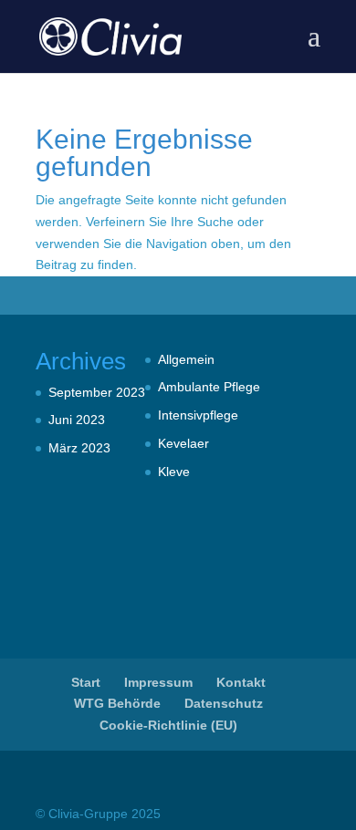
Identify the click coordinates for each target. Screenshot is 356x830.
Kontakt (241, 682)
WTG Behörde (117, 703)
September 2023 (96, 392)
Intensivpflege (198, 415)
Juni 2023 (76, 419)
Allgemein (186, 359)
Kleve (174, 471)
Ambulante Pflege (209, 386)
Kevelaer (183, 443)
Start (85, 682)
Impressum (158, 682)
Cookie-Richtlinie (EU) (168, 725)
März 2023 (79, 448)
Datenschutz (223, 703)
